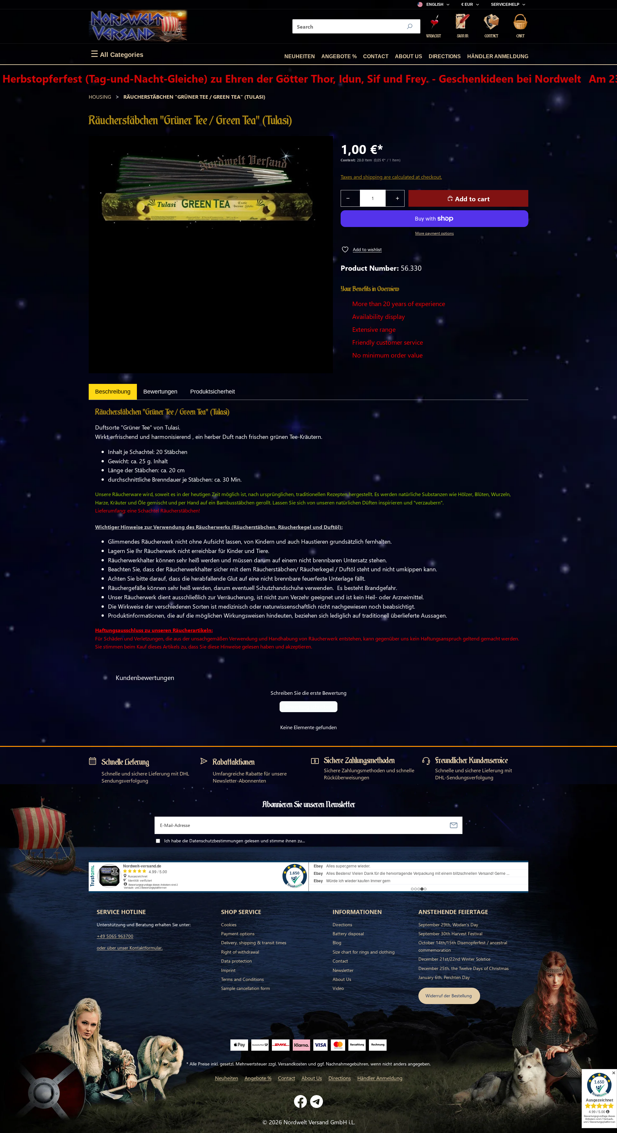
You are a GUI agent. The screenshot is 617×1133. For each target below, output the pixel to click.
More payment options (434, 233)
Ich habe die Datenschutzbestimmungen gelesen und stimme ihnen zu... (234, 841)
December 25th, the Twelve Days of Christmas (463, 968)
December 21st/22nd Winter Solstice (454, 959)
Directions (445, 56)
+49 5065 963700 (115, 936)
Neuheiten (299, 56)
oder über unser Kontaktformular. (130, 948)
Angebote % (339, 56)
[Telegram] (316, 1101)
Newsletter (343, 970)
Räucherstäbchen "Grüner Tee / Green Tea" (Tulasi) (194, 96)
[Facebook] (300, 1101)
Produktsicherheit (212, 391)
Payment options (238, 933)
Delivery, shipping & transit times (253, 942)
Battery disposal (348, 933)
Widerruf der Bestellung (449, 996)
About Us (408, 56)
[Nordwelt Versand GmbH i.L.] (138, 26)
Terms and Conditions (242, 979)
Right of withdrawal (240, 952)
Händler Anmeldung (497, 56)
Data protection (236, 961)
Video (338, 988)
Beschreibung (112, 391)
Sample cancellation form (245, 988)
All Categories (117, 54)
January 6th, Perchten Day (444, 977)
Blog (337, 942)
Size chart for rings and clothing (364, 952)
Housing (100, 96)
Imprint (228, 970)
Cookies (229, 924)
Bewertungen (160, 391)
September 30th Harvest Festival (450, 933)
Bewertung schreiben (308, 706)
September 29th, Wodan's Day (448, 924)
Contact (376, 56)
